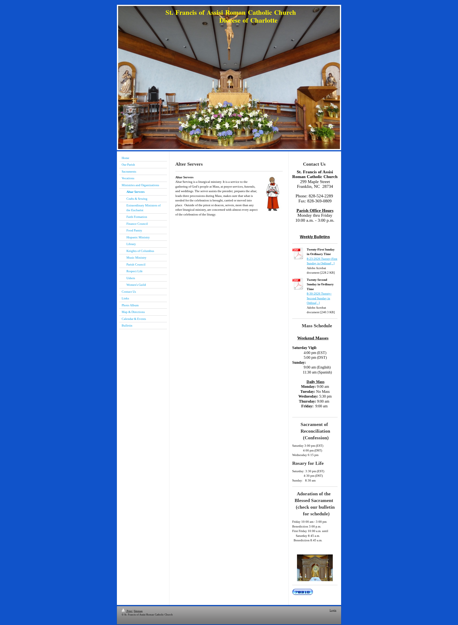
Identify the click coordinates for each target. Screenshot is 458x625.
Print (129, 611)
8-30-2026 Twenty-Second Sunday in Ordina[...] (319, 298)
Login (333, 610)
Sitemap (138, 611)
